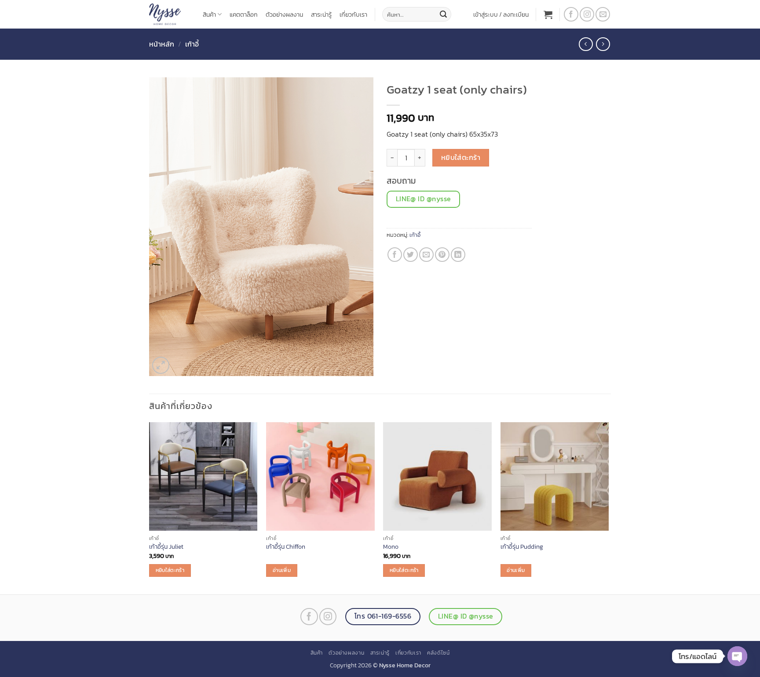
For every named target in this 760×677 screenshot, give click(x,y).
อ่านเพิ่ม (282, 570)
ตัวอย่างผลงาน (284, 14)
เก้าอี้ (192, 44)
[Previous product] (603, 44)
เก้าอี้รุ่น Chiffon (285, 547)
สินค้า (209, 14)
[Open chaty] (737, 656)
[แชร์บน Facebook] (394, 254)
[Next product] (585, 44)
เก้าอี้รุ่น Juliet (166, 547)
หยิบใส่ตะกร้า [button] (170, 570)
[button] (501, 14)
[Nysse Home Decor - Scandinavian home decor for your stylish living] (169, 14)
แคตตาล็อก (244, 14)
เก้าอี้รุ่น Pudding (522, 547)
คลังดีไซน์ (438, 653)
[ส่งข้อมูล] (443, 14)
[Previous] (149, 507)
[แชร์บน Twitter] (410, 254)
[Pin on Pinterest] (442, 254)
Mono (390, 547)
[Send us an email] (603, 14)
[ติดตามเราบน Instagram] (587, 14)
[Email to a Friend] (426, 254)
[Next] (608, 507)
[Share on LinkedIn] (458, 254)
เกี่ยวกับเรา (353, 14)
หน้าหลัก (161, 44)
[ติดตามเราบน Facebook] (571, 14)
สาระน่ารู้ (321, 14)
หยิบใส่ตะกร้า (461, 157)
